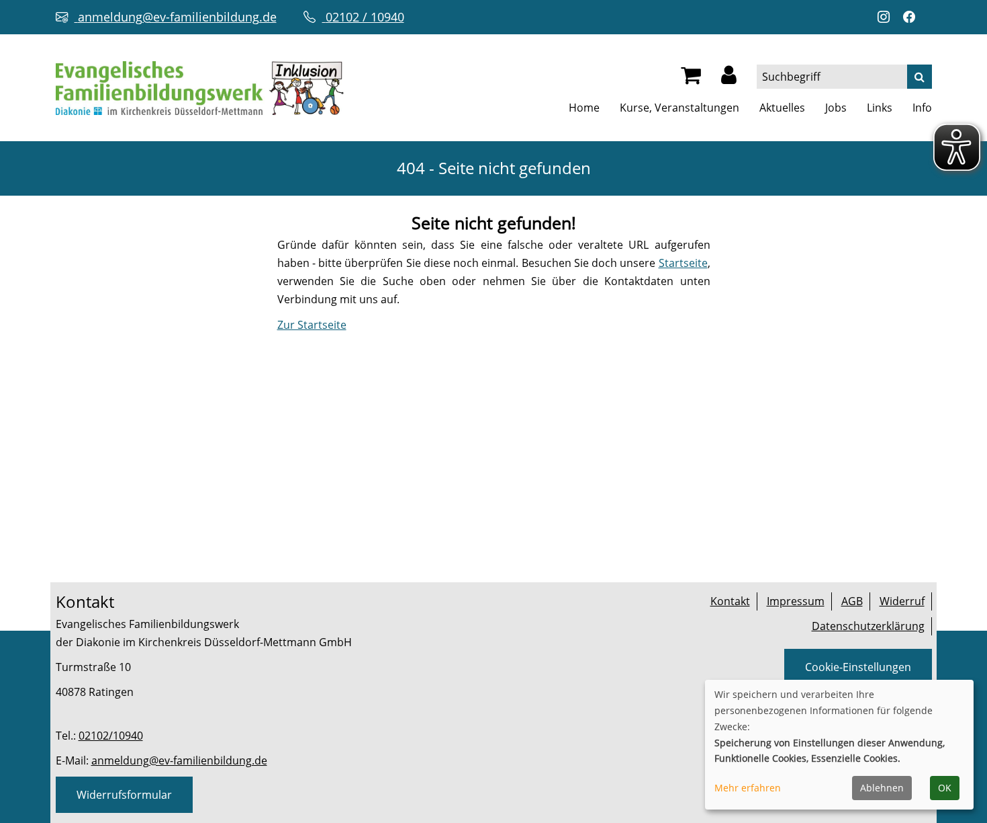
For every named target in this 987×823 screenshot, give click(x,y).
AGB (852, 601)
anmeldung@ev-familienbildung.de (179, 760)
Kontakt (730, 601)
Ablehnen (882, 787)
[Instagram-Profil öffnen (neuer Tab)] (887, 17)
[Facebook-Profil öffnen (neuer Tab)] (912, 17)
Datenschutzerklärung (868, 626)
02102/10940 (111, 735)
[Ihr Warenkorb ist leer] (691, 78)
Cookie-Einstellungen (858, 667)
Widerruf (902, 601)
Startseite (683, 263)
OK (944, 787)
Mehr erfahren (747, 787)
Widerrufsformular (124, 794)
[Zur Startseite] (200, 86)
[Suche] (919, 77)
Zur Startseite (311, 324)
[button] (729, 78)
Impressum (796, 601)
